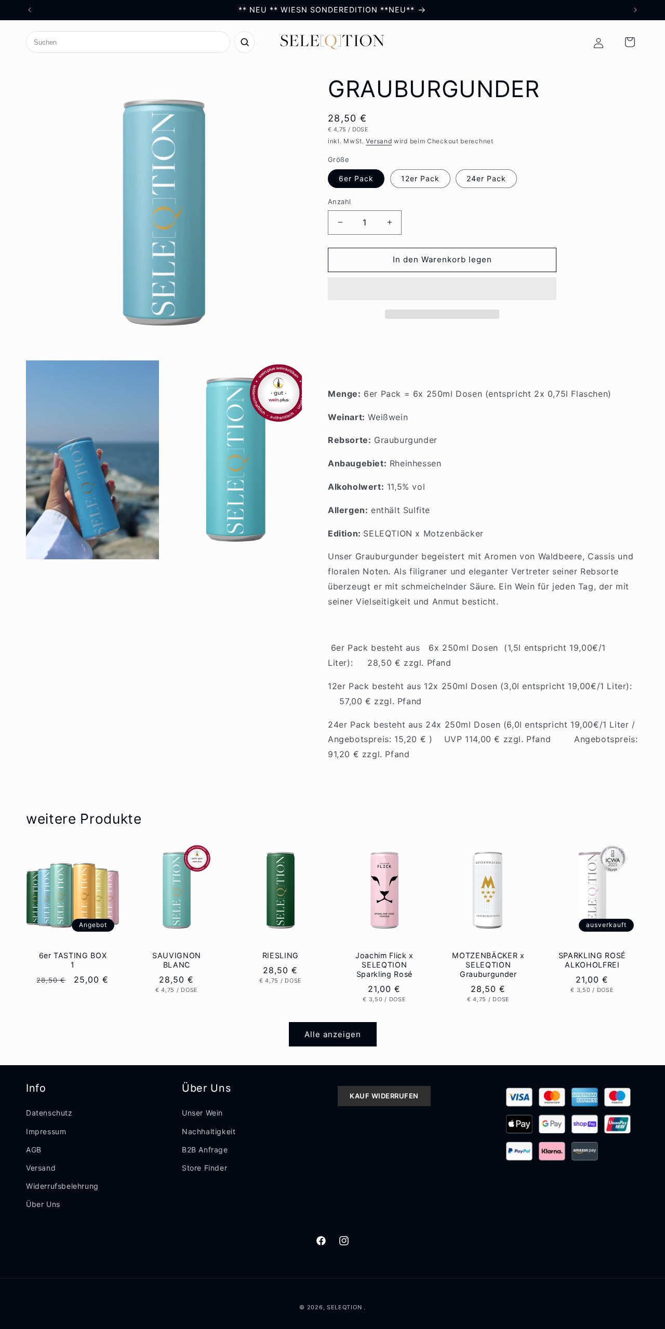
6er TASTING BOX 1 (73, 959)
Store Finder (204, 1167)
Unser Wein (202, 1112)
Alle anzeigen (332, 1034)
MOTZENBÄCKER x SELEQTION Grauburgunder (488, 964)
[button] (442, 289)
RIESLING (280, 954)
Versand (379, 141)
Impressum (46, 1131)
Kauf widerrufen (384, 1096)
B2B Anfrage (205, 1149)
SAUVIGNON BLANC (176, 959)
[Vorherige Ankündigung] (29, 10)
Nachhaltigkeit (208, 1131)
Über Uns (43, 1204)
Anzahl (339, 201)
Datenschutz (49, 1112)
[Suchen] (244, 42)
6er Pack (356, 178)
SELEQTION (345, 1307)
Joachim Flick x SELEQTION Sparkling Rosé (384, 964)
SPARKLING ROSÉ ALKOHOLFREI (592, 959)
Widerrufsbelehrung (62, 1186)
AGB (34, 1149)
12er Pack (420, 178)
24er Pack (486, 178)
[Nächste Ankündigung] (635, 10)
